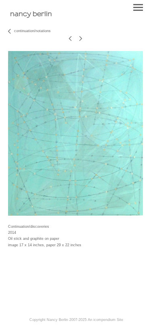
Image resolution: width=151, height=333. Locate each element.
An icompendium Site (105, 320)
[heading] (31, 14)
